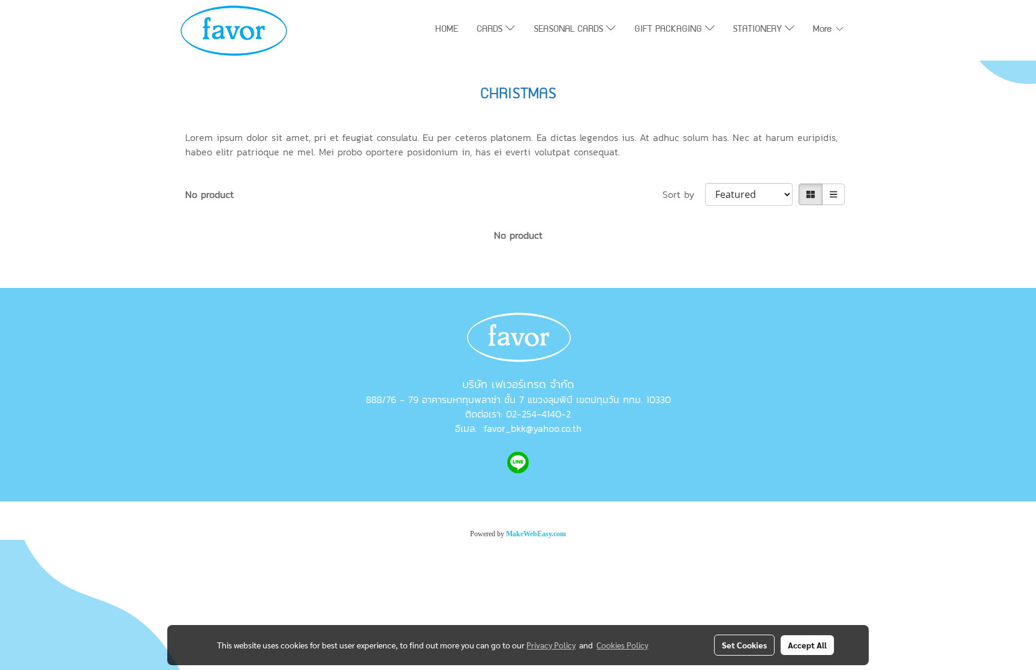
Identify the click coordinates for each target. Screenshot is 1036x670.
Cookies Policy (622, 644)
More (824, 30)
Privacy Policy (551, 644)
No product (209, 194)
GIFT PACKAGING (669, 30)
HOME (446, 30)
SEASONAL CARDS (570, 30)
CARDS (491, 30)
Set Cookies (744, 644)
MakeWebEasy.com (536, 534)
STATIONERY (759, 30)
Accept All (807, 644)
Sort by (683, 194)
